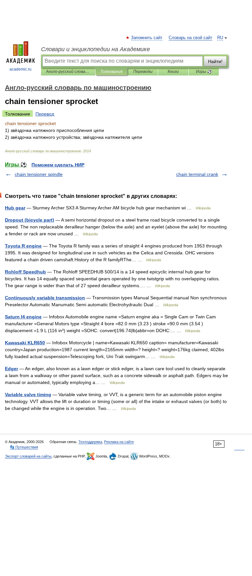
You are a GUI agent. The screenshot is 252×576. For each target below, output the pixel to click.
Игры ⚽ (204, 71)
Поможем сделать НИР (58, 164)
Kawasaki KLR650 (25, 342)
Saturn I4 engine (23, 316)
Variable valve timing (28, 394)
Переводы (143, 71)
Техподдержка (90, 442)
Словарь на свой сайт (190, 37)
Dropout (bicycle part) (29, 220)
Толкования (111, 71)
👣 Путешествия (24, 447)
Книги (173, 71)
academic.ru (21, 69)
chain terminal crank (197, 174)
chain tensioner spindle (39, 174)
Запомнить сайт (147, 37)
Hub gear (15, 207)
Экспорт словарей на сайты (28, 456)
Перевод (44, 114)
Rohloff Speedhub (25, 271)
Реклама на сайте (119, 442)
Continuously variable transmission (45, 297)
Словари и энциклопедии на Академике (95, 49)
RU (220, 37)
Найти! (215, 61)
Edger (11, 368)
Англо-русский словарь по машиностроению (68, 71)
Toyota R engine (23, 245)
